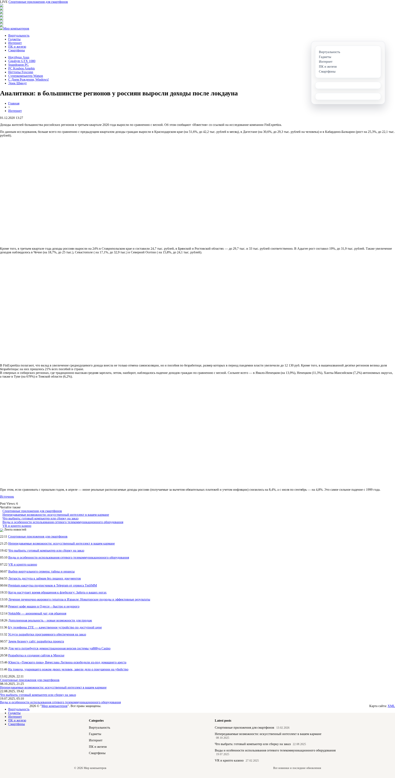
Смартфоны (16, 50)
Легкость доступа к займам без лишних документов (44, 578)
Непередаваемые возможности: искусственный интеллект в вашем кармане (55, 514)
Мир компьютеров (54, 706)
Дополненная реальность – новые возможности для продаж (50, 620)
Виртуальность (18, 35)
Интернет (15, 43)
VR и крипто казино (16, 526)
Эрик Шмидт (17, 83)
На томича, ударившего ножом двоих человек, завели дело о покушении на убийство (68, 669)
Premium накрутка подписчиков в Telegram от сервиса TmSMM (52, 585)
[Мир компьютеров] (14, 28)
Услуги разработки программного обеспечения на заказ (47, 634)
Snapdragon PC (18, 64)
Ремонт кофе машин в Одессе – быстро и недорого (43, 606)
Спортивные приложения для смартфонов (38, 1)
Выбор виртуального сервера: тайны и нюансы (41, 571)
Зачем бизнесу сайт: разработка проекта (36, 641)
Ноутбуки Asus (18, 57)
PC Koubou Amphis (21, 68)
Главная (13, 103)
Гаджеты (14, 39)
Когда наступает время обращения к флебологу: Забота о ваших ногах (57, 592)
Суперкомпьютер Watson (25, 76)
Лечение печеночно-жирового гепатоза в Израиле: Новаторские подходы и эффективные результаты (79, 599)
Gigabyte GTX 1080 (21, 61)
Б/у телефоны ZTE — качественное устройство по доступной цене (55, 627)
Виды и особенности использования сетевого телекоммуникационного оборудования (62, 522)
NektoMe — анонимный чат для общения (37, 613)
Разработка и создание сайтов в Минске (36, 655)
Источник (7, 496)
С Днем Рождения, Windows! (28, 79)
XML (391, 706)
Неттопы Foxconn (20, 72)
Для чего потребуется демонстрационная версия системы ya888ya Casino (59, 648)
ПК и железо (17, 46)
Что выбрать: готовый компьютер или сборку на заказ (40, 518)
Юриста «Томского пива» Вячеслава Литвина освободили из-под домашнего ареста (67, 662)
